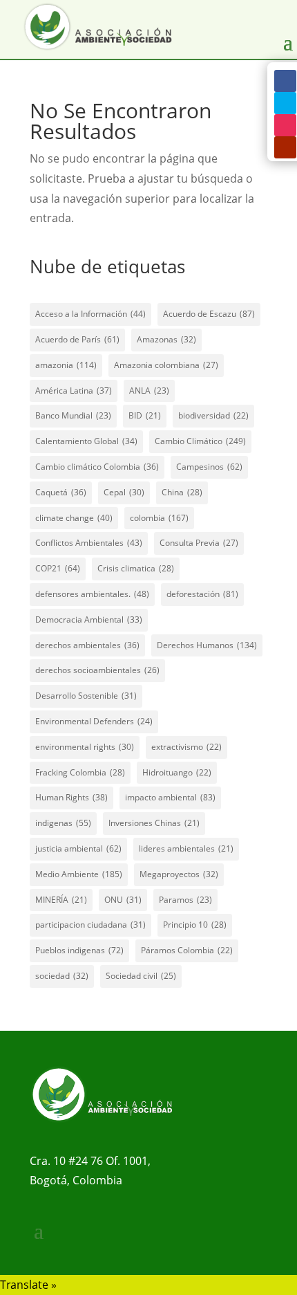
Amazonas (166, 339)
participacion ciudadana (90, 924)
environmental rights (84, 747)
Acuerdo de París (77, 339)
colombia (159, 518)
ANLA (149, 390)
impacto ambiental (170, 797)
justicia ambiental (78, 848)
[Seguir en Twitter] (285, 103)
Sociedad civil (141, 976)
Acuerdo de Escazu (209, 314)
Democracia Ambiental (88, 619)
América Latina (73, 390)
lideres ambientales (186, 848)
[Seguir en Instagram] (285, 125)
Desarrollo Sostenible (86, 695)
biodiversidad (213, 415)
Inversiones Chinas (154, 823)
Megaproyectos (179, 874)
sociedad (61, 976)
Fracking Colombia (80, 772)
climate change (74, 518)
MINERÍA (61, 900)
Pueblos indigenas (79, 950)
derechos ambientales (87, 645)
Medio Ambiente (78, 874)
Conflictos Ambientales (88, 543)
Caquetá (60, 492)
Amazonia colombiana (166, 365)
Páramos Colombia (187, 950)
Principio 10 (195, 924)
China (182, 492)
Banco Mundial (73, 415)
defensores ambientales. (92, 594)
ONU (123, 900)
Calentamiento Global (86, 441)
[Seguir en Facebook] (285, 81)
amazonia (66, 365)
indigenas (63, 823)
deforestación (202, 594)
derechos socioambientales (97, 670)
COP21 (57, 568)
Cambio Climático (200, 441)
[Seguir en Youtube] (285, 147)
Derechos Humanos (207, 645)
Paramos (185, 900)
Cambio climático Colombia (97, 466)
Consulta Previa (199, 543)
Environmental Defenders (94, 721)
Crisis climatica (135, 568)
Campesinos (209, 466)
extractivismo (186, 747)
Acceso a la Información (90, 314)
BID (144, 415)
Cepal (124, 492)
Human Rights (71, 797)
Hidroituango (176, 772)
